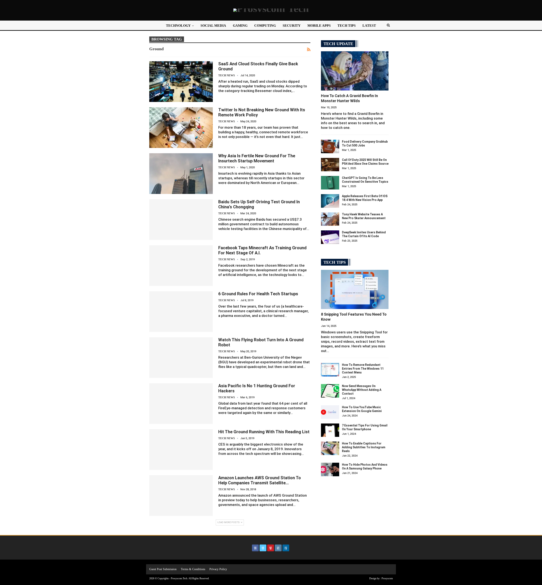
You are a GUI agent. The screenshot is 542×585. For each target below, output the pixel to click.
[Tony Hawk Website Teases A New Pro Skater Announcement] (330, 219)
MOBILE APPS (319, 25)
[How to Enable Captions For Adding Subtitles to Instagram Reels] (330, 448)
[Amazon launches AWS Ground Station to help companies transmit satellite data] (181, 495)
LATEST (369, 25)
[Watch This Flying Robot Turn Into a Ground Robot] (181, 357)
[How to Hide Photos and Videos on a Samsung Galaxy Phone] (330, 469)
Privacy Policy (218, 569)
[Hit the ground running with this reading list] (181, 449)
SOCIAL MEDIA (213, 25)
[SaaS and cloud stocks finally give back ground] (181, 81)
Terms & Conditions (193, 569)
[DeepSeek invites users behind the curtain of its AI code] (330, 237)
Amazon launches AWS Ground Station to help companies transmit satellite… (259, 480)
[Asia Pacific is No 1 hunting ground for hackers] (181, 403)
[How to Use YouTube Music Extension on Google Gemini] (330, 412)
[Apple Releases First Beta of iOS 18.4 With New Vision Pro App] (330, 201)
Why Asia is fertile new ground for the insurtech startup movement (256, 158)
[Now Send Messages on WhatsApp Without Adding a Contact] (330, 391)
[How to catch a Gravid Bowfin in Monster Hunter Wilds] (355, 71)
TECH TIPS (346, 25)
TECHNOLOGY (178, 25)
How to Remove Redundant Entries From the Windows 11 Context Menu (363, 368)
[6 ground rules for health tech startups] (181, 311)
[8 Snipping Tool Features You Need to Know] (355, 289)
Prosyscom (387, 578)
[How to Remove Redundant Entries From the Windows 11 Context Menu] (330, 369)
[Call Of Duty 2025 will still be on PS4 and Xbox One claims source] (330, 164)
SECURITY (292, 25)
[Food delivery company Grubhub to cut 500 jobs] (330, 146)
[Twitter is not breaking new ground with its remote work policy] (181, 127)
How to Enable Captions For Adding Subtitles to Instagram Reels (363, 447)
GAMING (240, 25)
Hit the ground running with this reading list (264, 431)
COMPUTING (265, 25)
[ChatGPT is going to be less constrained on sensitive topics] (330, 182)
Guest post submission (163, 569)
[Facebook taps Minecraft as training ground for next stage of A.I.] (181, 265)
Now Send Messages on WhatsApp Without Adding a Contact (361, 389)
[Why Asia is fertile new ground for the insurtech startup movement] (181, 173)
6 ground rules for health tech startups (258, 293)
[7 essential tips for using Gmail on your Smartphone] (330, 430)
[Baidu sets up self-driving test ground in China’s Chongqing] (181, 219)
